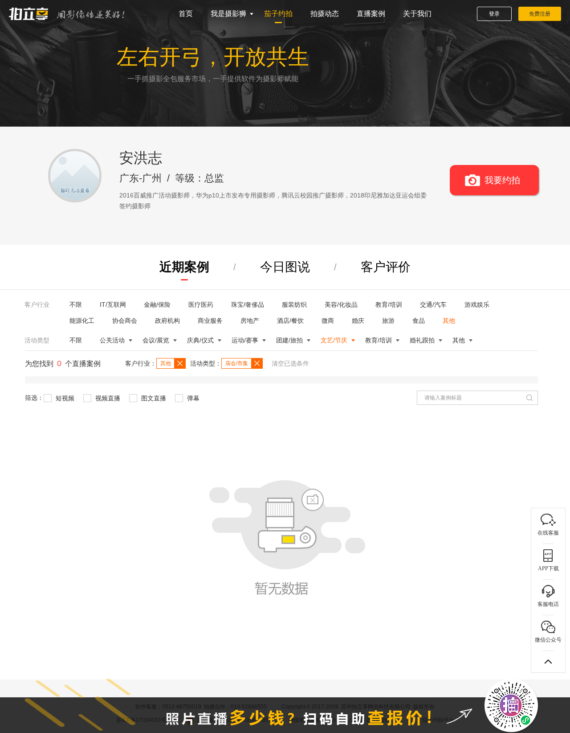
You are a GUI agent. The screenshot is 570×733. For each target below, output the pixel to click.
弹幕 (192, 398)
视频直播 (107, 398)
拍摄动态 (324, 13)
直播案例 (371, 13)
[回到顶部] (548, 661)
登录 (494, 14)
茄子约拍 (278, 13)
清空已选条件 (290, 363)
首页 (186, 13)
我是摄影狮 (228, 13)
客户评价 (386, 267)
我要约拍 (502, 180)
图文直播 (152, 398)
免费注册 (539, 14)
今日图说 (285, 267)
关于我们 (417, 13)
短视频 (64, 398)
